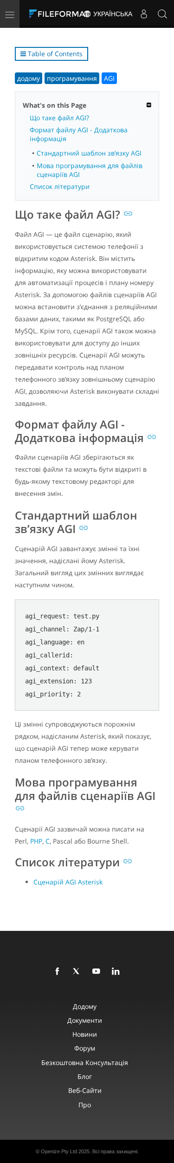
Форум (84, 1048)
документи (84, 1020)
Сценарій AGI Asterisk (68, 881)
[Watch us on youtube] (98, 972)
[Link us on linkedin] (117, 972)
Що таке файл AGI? (59, 117)
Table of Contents (54, 53)
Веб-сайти (85, 1090)
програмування (72, 78)
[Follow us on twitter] (78, 972)
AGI (109, 78)
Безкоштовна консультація (84, 1062)
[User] (144, 14)
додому (28, 78)
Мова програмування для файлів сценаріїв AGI (89, 170)
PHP (36, 841)
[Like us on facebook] (59, 972)
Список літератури (60, 186)
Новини (84, 1034)
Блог (84, 1076)
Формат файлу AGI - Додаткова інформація (79, 134)
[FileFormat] (61, 14)
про (84, 1104)
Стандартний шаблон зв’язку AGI (89, 153)
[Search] (162, 14)
